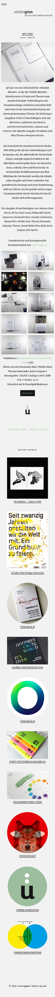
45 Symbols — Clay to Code (27, 501)
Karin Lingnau (39, 245)
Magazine (31, 38)
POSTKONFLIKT (27, 856)
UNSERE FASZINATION (27, 910)
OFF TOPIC (27, 34)
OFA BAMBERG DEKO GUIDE (27, 802)
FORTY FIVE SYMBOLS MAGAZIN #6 (27, 761)
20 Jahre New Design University (27, 573)
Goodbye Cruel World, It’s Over (27, 667)
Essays (23, 38)
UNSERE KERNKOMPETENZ (27, 952)
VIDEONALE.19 (27, 627)
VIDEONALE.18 (27, 721)
